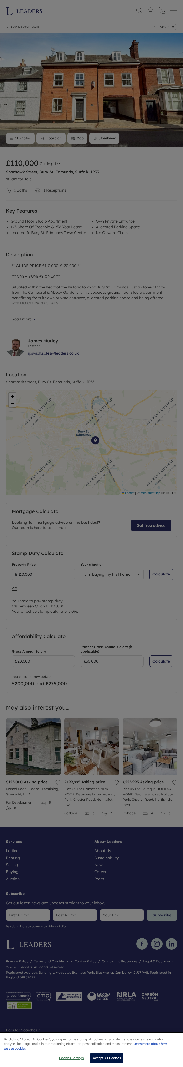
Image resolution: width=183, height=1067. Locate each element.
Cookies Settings (71, 1058)
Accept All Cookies (107, 1058)
